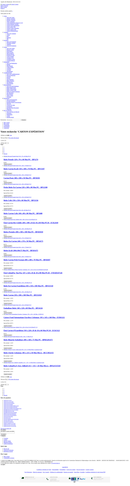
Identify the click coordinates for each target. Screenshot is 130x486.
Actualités (82, 472)
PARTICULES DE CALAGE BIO (10, 426)
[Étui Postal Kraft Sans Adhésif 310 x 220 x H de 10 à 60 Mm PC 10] (20, 327)
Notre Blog (76, 472)
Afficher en (3, 135)
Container (6, 32)
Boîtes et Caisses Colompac (13, 91)
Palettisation (6, 62)
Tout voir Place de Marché (13, 112)
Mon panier (6, 124)
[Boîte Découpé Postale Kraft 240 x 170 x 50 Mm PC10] (17, 238)
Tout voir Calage (11, 48)
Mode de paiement (37, 472)
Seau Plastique (10, 79)
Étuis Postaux (10, 94)
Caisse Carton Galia (11, 29)
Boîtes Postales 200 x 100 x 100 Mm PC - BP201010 (23, 232)
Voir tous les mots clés (6, 428)
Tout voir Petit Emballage (13, 86)
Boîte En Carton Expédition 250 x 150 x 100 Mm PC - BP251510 (28, 286)
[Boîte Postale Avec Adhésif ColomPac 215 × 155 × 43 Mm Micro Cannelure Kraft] (24, 362)
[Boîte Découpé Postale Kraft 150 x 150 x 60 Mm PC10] (17, 197)
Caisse (5, 16)
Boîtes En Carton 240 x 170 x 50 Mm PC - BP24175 (23, 241)
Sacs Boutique (10, 93)
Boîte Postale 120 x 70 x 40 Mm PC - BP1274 (21, 159)
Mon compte (7, 122)
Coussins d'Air (10, 58)
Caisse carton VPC (11, 27)
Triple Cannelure (11, 21)
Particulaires (9, 51)
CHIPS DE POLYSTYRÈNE (9, 403)
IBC (8, 39)
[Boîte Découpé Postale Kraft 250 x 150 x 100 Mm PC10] (18, 282)
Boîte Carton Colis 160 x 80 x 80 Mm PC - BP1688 (23, 213)
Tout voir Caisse (10, 17)
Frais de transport (80, 469)
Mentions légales (8, 442)
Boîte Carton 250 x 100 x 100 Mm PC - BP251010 (23, 295)
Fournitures (9, 106)
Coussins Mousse (11, 60)
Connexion (6, 128)
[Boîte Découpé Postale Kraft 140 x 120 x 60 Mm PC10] (17, 305)
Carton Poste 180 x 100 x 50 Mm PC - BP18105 (22, 178)
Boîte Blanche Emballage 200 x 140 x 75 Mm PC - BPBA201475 (28, 340)
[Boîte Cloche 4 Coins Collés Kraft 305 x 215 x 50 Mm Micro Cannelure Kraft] (23, 349)
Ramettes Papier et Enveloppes (14, 102)
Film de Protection (11, 75)
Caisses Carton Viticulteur (13, 28)
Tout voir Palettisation (12, 63)
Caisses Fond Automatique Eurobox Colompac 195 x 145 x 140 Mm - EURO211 (34, 317)
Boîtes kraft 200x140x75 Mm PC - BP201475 (21, 250)
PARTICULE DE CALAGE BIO (10, 424)
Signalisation (10, 71)
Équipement (6, 98)
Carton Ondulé (10, 56)
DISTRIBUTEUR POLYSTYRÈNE (10, 412)
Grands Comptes (90, 469)
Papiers (8, 78)
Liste (10, 135)
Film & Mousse (10, 53)
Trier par (3, 138)
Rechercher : (4, 120)
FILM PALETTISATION (8, 416)
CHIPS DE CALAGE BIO (8, 401)
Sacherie (9, 76)
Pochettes (9, 97)
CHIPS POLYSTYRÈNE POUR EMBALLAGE (12, 408)
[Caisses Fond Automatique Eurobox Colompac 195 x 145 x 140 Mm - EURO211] (24, 314)
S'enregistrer (6, 126)
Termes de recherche (8, 450)
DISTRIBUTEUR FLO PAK (9, 411)
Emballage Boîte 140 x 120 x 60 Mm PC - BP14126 (23, 308)
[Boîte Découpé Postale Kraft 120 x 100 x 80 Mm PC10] (17, 184)
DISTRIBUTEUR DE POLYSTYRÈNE (11, 409)
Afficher (3, 143)
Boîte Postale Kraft (11, 87)
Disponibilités (55, 469)
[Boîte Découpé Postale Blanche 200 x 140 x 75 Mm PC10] (18, 336)
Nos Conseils (46, 472)
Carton (8, 35)
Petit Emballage (7, 85)
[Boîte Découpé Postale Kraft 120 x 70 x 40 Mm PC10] (17, 156)
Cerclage (9, 70)
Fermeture (6, 40)
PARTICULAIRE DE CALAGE (9, 423)
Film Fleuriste (10, 83)
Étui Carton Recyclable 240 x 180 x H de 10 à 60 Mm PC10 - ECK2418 (31, 223)
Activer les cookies (70, 469)
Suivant (5, 153)
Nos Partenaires (28, 472)
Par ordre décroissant (14, 138)
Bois (8, 36)
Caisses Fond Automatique (13, 25)
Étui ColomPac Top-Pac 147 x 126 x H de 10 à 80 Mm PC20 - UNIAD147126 (33, 273)
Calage (5, 47)
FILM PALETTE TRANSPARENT (10, 415)
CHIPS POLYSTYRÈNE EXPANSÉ (10, 407)
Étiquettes (9, 109)
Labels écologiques (8, 443)
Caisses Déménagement (12, 31)
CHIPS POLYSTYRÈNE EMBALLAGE (11, 405)
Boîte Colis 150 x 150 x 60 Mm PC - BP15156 (21, 200)
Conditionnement (8, 72)
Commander (6, 125)
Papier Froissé (10, 52)
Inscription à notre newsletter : (8, 431)
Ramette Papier (10, 117)
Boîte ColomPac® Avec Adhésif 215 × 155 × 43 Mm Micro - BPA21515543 (32, 366)
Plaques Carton (10, 49)
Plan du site (6, 448)
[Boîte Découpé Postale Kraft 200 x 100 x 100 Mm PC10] (18, 228)
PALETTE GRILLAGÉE (8, 420)
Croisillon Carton (11, 59)
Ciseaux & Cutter (11, 105)
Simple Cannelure (11, 18)
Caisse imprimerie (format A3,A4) (15, 22)
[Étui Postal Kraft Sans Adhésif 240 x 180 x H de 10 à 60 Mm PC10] (20, 219)
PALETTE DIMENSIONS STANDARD (11, 419)
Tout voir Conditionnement (13, 74)
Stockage (9, 103)
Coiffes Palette (10, 67)
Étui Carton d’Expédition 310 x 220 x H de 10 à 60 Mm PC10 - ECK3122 (32, 330)
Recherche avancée (8, 451)
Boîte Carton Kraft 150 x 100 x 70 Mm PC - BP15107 (24, 169)
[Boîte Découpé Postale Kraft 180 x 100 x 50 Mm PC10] (17, 175)
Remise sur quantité (68, 472)
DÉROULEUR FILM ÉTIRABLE (10, 413)
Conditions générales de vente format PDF (95, 472)
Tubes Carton (10, 95)
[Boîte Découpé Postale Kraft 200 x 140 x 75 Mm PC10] (17, 247)
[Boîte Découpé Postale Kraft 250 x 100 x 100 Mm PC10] (18, 292)
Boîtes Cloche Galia (11, 90)
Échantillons (63, 469)
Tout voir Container (11, 33)
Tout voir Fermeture (11, 41)
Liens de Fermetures (11, 45)
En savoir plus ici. (55, 463)
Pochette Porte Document (13, 107)
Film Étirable (10, 66)
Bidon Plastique (10, 80)
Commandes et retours (9, 458)
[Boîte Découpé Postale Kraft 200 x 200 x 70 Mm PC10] (17, 256)
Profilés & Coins (11, 55)
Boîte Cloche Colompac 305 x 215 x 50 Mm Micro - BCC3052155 (29, 353)
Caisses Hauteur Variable (13, 24)
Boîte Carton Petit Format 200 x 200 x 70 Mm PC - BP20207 (27, 260)
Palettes (8, 64)
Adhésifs (9, 44)
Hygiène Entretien (11, 101)
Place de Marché (8, 110)
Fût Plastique (10, 82)
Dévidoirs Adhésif (11, 43)
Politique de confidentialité (56, 472)
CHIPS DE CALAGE (8, 400)
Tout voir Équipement (12, 99)
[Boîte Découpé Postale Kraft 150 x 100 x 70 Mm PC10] (17, 165)
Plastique (9, 37)
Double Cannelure (11, 20)
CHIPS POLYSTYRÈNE (8, 404)
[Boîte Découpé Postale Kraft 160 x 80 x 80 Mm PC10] (17, 210)
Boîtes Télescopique (11, 89)
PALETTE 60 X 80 (7, 418)
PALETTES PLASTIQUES (9, 422)
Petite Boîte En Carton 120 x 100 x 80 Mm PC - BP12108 (25, 187)
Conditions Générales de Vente (43, 469)
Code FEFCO (65, 467)
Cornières (9, 68)
